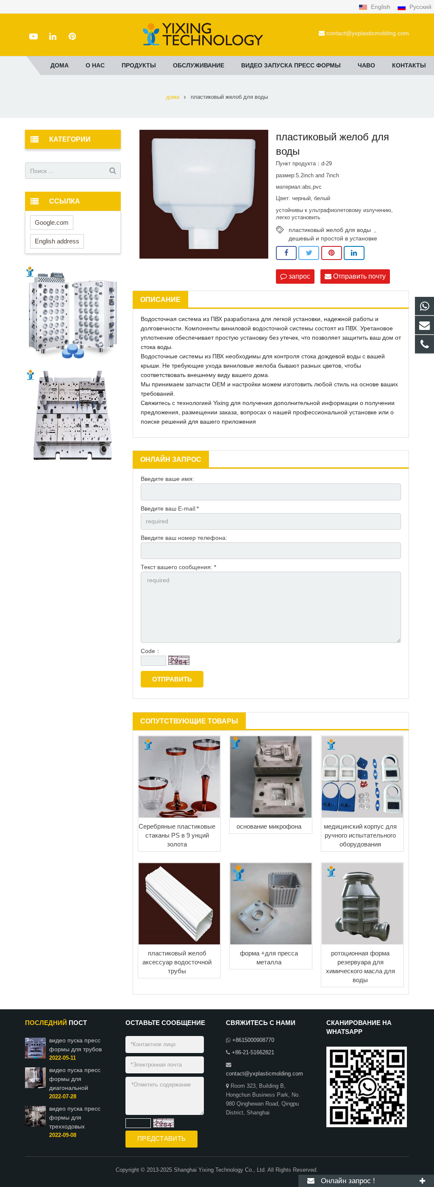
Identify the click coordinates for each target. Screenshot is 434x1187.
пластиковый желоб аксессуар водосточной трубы (176, 962)
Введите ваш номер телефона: (184, 537)
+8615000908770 (253, 1040)
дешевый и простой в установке (333, 238)
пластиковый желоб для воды (330, 229)
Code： (151, 651)
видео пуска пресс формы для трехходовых (74, 1117)
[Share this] (286, 253)
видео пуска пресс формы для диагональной (74, 1079)
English (380, 6)
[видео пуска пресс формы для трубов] (35, 1057)
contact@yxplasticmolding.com (367, 33)
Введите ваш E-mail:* (170, 508)
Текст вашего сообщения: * (178, 567)
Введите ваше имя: (167, 478)
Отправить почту (358, 276)
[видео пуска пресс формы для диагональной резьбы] (35, 1086)
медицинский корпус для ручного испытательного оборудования (360, 835)
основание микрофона (268, 826)
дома (172, 97)
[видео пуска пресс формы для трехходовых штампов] (35, 1125)
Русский (419, 6)
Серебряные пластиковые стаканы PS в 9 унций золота (177, 835)
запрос (298, 276)
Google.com (52, 222)
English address (57, 241)
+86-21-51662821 (253, 1053)
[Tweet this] (308, 253)
